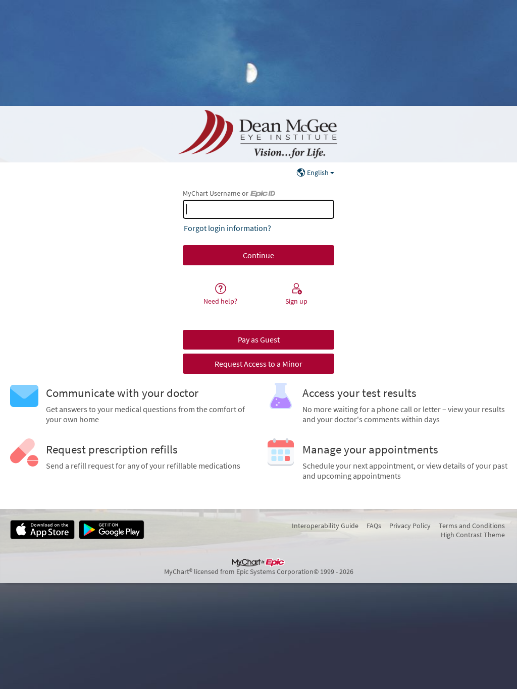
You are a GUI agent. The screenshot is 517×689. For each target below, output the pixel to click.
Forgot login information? (227, 228)
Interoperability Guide (325, 525)
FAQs (374, 525)
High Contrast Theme (473, 534)
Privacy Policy (410, 525)
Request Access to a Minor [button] (258, 364)
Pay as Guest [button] (259, 339)
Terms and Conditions (472, 525)
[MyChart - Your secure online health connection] (258, 134)
